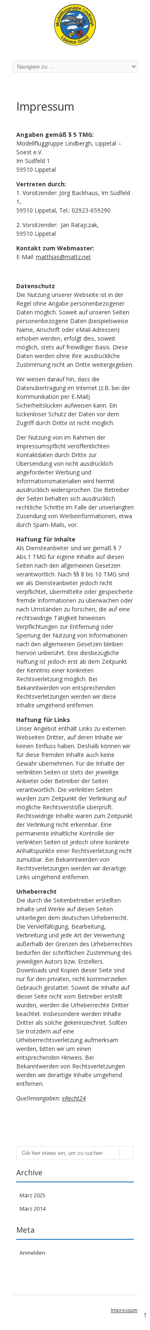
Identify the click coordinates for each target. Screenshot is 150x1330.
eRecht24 (74, 1098)
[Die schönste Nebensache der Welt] (75, 43)
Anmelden (32, 1252)
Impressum (124, 1310)
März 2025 (32, 1195)
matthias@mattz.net (63, 257)
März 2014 (32, 1208)
